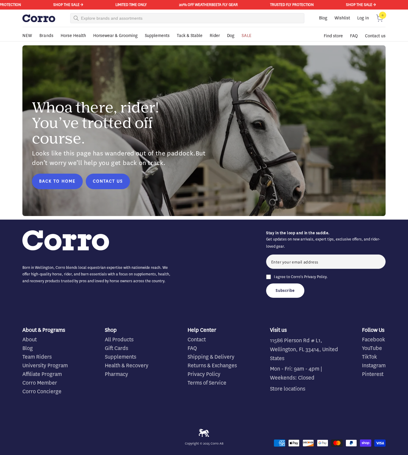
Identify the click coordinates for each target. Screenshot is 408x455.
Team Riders (37, 356)
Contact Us (108, 181)
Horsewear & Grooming (115, 35)
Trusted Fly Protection (284, 4)
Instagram (374, 365)
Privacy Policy (315, 276)
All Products (119, 339)
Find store (333, 36)
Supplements (157, 35)
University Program (45, 365)
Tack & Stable (190, 35)
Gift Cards (116, 348)
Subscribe (285, 290)
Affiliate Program (42, 374)
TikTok (369, 356)
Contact (197, 339)
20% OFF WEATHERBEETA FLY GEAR (201, 4)
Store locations (287, 388)
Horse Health (73, 35)
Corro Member (39, 382)
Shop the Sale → (61, 4)
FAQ (354, 36)
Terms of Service (207, 382)
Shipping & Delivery (211, 356)
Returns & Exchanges (212, 365)
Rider (215, 35)
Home (27, 44)
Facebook (373, 339)
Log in (363, 18)
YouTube (372, 348)
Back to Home (57, 181)
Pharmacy (116, 374)
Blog (323, 18)
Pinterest (373, 374)
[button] (379, 18)
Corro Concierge (42, 391)
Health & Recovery (126, 365)
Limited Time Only (123, 4)
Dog (230, 35)
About (29, 339)
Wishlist (342, 18)
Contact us (375, 36)
